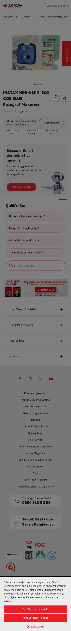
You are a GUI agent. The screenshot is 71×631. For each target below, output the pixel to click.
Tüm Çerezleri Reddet (35, 617)
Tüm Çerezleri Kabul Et (35, 609)
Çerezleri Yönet (35, 626)
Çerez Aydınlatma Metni (29, 597)
